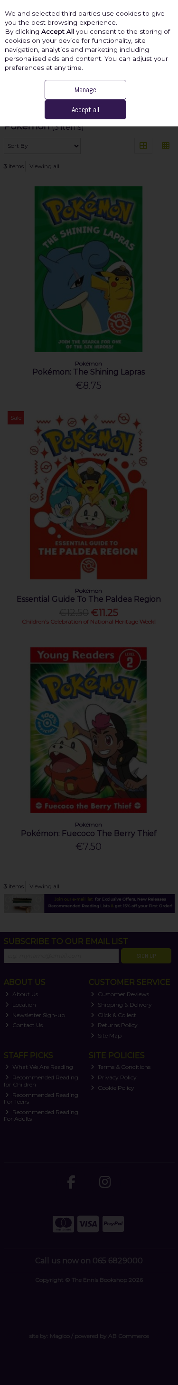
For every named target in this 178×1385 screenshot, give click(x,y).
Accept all (85, 110)
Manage (85, 90)
